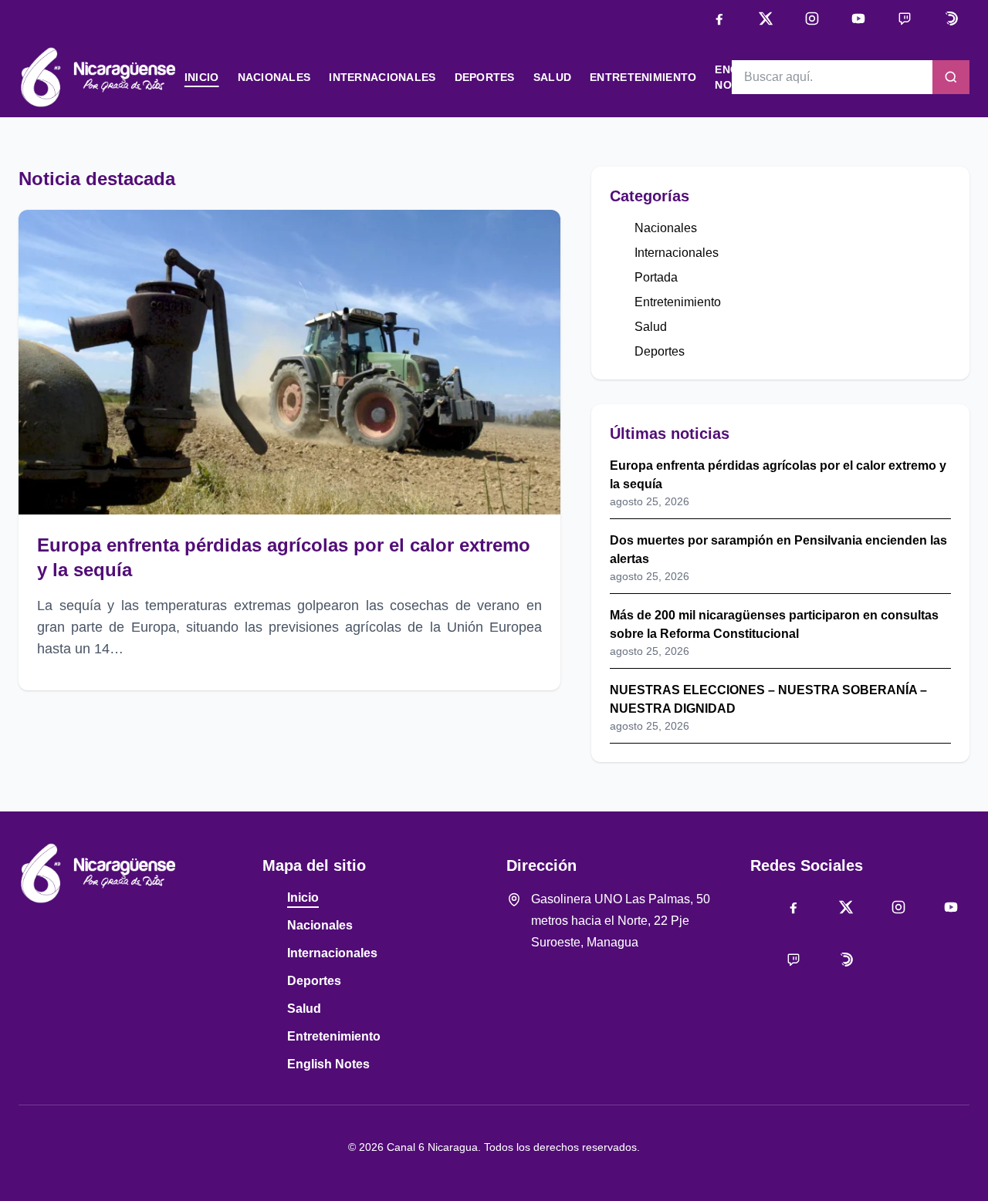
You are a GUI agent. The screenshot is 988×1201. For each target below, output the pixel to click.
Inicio (201, 77)
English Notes (328, 1064)
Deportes (485, 77)
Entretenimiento (643, 77)
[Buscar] (950, 77)
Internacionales (382, 77)
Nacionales (274, 77)
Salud (552, 77)
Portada (656, 277)
